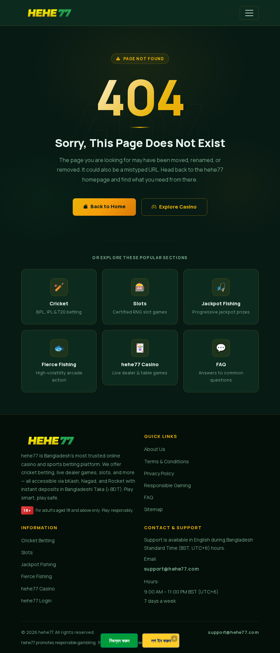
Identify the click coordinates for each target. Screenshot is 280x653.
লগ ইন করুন (161, 640)
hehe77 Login (36, 600)
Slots (27, 552)
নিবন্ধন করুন (119, 640)
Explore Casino (178, 206)
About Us (154, 449)
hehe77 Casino (38, 588)
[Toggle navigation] (249, 13)
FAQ (148, 497)
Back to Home (108, 206)
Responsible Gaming (167, 485)
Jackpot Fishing (38, 564)
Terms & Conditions (166, 461)
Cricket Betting (38, 540)
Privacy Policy (159, 473)
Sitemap (153, 509)
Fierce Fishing (36, 576)
